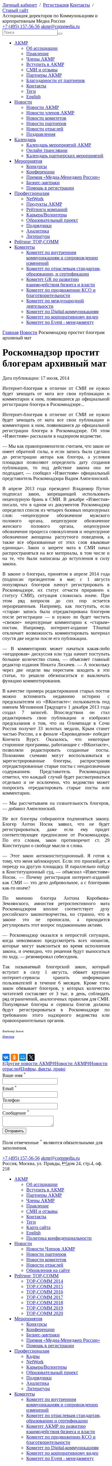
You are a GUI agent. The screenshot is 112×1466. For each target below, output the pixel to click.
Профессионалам (31, 193)
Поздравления (40, 134)
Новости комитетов (46, 118)
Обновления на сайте (48, 1270)
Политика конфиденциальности (59, 1238)
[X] (31, 1057)
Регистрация (56, 4)
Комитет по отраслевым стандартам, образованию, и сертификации (63, 271)
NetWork (35, 198)
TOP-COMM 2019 (44, 1307)
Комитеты (24, 247)
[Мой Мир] (22, 1057)
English (33, 96)
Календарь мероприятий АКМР (58, 144)
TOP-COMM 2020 (44, 1313)
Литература (38, 236)
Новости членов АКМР (50, 112)
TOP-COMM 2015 (44, 1286)
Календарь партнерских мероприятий (64, 155)
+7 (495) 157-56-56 (21, 26)
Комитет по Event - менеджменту (60, 322)
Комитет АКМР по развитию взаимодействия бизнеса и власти (60, 1429)
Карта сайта (38, 1227)
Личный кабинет (19, 4)
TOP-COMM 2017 (44, 1297)
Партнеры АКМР (44, 75)
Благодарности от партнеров (55, 80)
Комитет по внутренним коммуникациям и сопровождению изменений (62, 258)
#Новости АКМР (70, 1063)
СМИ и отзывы (42, 69)
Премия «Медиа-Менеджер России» (63, 177)
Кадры (33, 1356)
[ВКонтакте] (6, 1057)
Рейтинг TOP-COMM (36, 241)
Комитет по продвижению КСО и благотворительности (61, 292)
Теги (31, 91)
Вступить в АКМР (45, 64)
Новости (23, 101)
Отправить (14, 1131)
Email (9, 1088)
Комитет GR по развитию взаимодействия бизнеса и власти (60, 282)
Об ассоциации (42, 48)
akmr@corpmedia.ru (60, 26)
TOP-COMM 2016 (44, 1291)
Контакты (80, 4)
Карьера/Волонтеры (46, 214)
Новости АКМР (42, 107)
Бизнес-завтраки (43, 182)
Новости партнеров (46, 123)
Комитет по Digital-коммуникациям (62, 311)
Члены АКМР (40, 58)
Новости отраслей (44, 128)
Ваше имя (14, 1075)
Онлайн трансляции (46, 150)
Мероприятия (28, 161)
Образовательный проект (52, 220)
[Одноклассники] (14, 1057)
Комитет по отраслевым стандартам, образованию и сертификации (63, 1418)
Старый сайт (15, 10)
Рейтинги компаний (46, 209)
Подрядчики (39, 225)
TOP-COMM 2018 (44, 1302)
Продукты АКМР (44, 204)
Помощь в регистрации (50, 187)
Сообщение (15, 1113)
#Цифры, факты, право (42, 1068)
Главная (10, 332)
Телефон (11, 1100)
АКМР (21, 42)
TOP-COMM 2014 (44, 1281)
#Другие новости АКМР (27, 1063)
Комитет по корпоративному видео (62, 316)
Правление (37, 53)
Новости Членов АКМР (50, 1248)
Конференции (40, 171)
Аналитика (37, 230)
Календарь (25, 139)
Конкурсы (36, 166)
